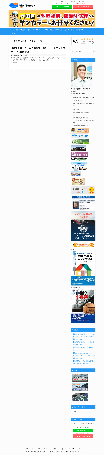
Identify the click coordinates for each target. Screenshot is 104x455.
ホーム (12, 30)
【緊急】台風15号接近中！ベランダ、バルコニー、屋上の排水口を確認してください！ (83, 336)
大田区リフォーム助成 (40, 30)
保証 (51, 30)
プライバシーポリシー (78, 449)
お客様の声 (79, 30)
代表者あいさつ (30, 449)
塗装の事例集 (20, 30)
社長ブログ (66, 449)
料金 (28, 30)
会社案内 (39, 449)
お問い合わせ (14, 33)
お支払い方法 (69, 30)
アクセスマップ (48, 449)
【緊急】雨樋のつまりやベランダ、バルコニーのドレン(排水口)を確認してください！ (83, 355)
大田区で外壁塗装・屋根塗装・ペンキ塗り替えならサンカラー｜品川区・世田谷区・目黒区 (54, 452)
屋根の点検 (58, 30)
